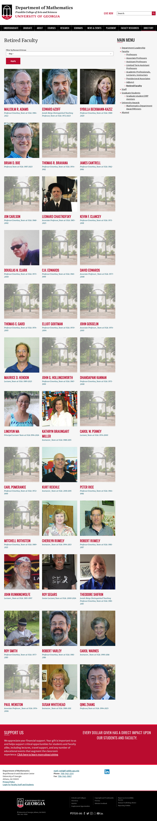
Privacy (97, 801)
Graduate (27, 28)
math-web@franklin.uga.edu (66, 771)
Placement (111, 28)
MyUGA (74, 803)
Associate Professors (136, 58)
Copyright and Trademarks (104, 798)
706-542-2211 (67, 773)
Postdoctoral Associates (138, 78)
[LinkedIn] (101, 813)
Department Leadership (133, 48)
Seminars (78, 28)
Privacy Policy (9, 782)
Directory (148, 28)
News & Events (94, 28)
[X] (87, 813)
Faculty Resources (130, 28)
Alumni (125, 112)
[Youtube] (98, 813)
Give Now (108, 13)
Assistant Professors (136, 61)
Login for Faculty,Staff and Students (18, 784)
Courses (52, 28)
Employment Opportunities (80, 806)
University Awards (131, 102)
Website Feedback (101, 803)
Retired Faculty (134, 85)
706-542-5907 (65, 776)
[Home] (38, 11)
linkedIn (107, 771)
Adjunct (130, 82)
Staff (124, 89)
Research (64, 28)
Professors (131, 54)
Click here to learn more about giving (37, 754)
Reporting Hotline (124, 805)
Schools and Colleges (78, 798)
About (40, 28)
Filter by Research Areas (16, 50)
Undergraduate (11, 28)
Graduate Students (131, 93)
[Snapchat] (94, 813)
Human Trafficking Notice (127, 803)
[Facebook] (84, 813)
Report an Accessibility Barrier (126, 799)
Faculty (125, 51)
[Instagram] (91, 813)
